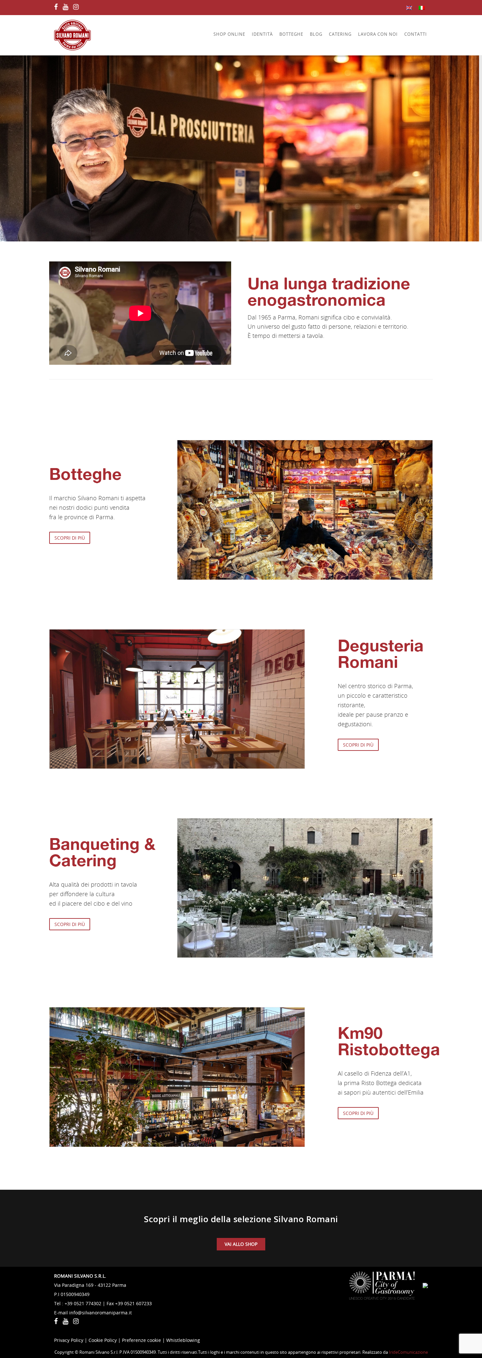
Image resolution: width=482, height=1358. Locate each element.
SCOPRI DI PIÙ (69, 538)
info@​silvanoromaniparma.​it (100, 1312)
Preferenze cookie (141, 1340)
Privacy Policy (68, 1340)
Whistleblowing (183, 1340)
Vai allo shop (241, 1244)
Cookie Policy (103, 1340)
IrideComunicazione (408, 1352)
